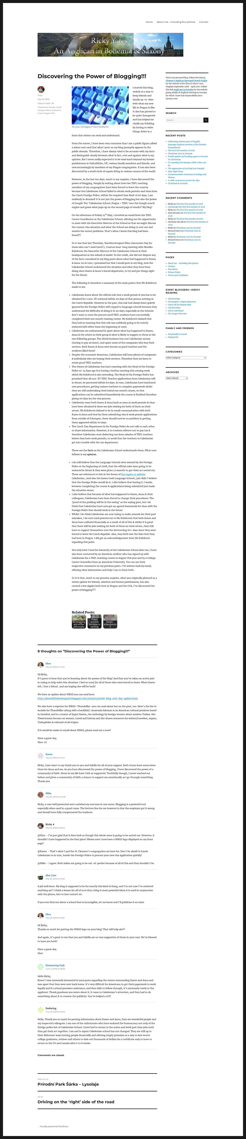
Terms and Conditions (178, 275)
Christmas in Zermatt (177, 183)
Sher (48, 663)
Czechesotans (174, 308)
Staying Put (173, 337)
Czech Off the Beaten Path (179, 305)
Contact (203, 22)
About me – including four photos (176, 22)
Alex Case (51, 875)
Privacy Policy (174, 272)
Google (46, 113)
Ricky (40, 95)
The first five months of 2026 (181, 150)
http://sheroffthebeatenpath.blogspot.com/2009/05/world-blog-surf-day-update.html (88, 698)
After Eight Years (175, 171)
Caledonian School (46, 107)
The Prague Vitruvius (177, 314)
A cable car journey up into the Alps (184, 180)
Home (149, 22)
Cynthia (171, 207)
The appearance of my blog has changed (186, 168)
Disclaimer (173, 269)
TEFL (53, 113)
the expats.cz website (133, 474)
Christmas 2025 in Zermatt (180, 153)
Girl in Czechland (176, 311)
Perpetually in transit (177, 334)
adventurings (174, 299)
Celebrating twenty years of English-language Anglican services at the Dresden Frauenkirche (187, 144)
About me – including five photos (183, 263)
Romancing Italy (55, 965)
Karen (49, 754)
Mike (48, 793)
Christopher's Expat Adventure (182, 302)
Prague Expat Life (46, 103)
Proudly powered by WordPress (54, 1126)
